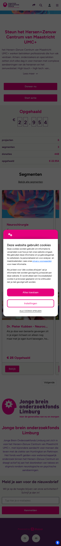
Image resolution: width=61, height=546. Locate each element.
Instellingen (30, 303)
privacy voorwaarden (42, 261)
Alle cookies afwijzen (30, 311)
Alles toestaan (30, 292)
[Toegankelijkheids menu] (57, 542)
